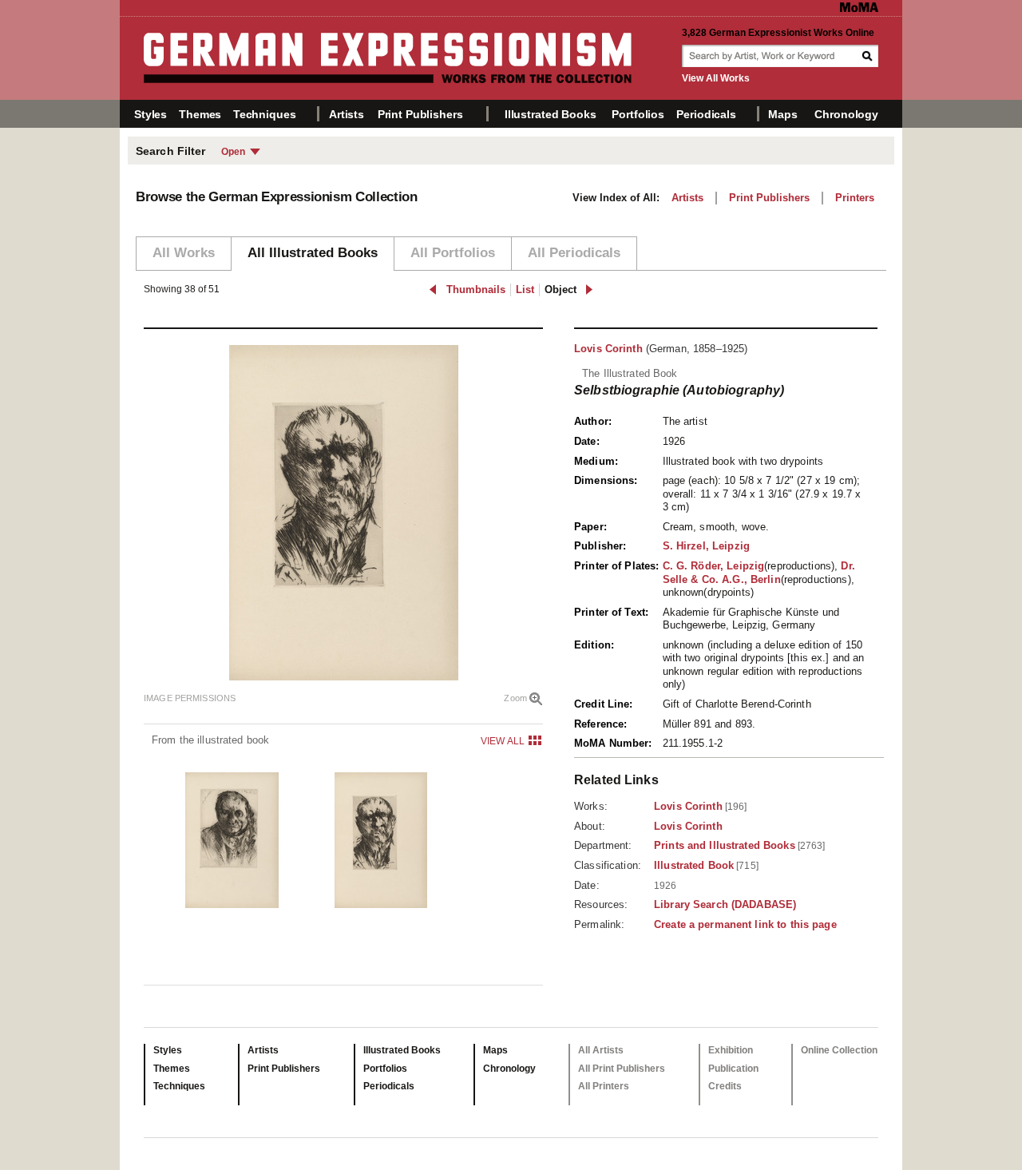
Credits (725, 1086)
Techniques (264, 114)
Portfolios (638, 114)
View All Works (716, 78)
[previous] (433, 289)
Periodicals (705, 114)
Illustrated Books (550, 114)
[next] (589, 289)
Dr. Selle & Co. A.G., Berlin (759, 572)
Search (868, 56)
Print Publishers (420, 114)
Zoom (515, 698)
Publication (733, 1068)
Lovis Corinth (608, 349)
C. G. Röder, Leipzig (714, 566)
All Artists (601, 1050)
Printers (854, 198)
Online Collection (839, 1050)
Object (560, 289)
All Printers (603, 1086)
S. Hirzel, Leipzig (706, 546)
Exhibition (730, 1050)
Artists (346, 114)
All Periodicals (574, 252)
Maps (782, 114)
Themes (200, 114)
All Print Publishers (621, 1068)
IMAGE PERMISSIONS (190, 698)
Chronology (846, 114)
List (525, 289)
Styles (150, 114)
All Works (184, 252)
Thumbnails (475, 289)
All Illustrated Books (313, 252)
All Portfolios (452, 252)
